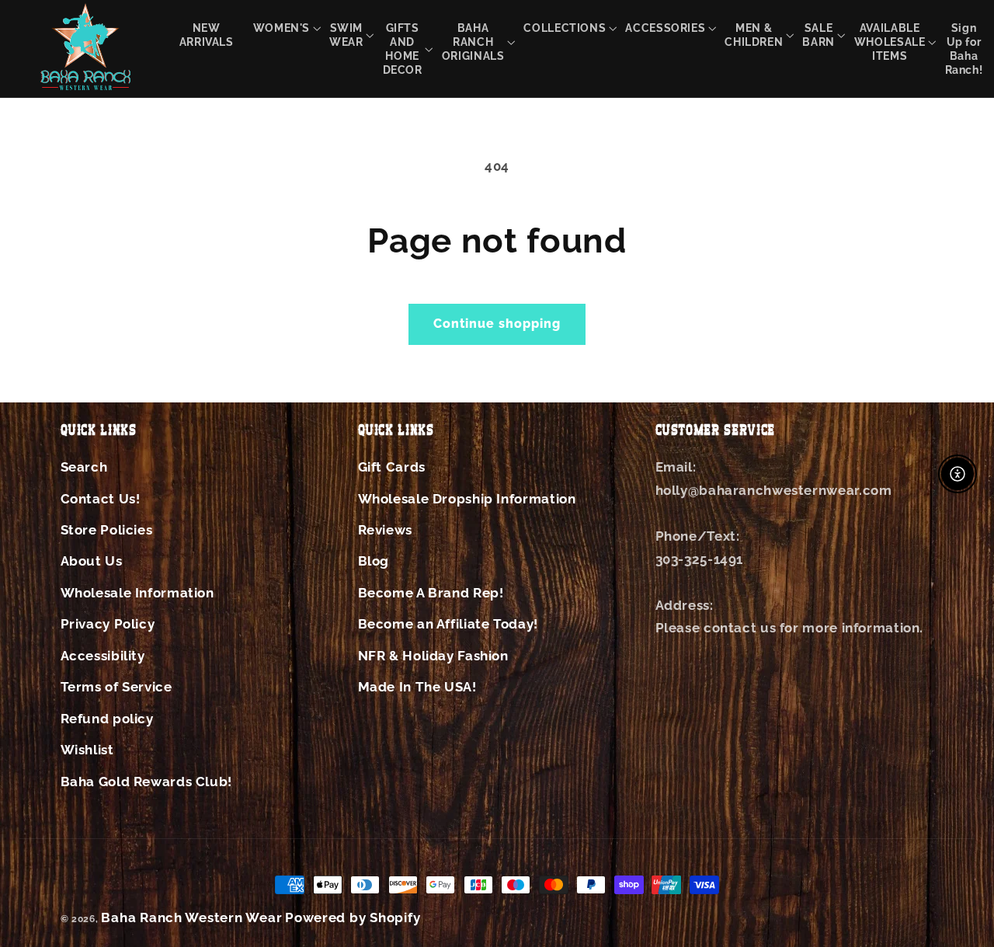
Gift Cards (392, 467)
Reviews (385, 530)
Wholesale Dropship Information (467, 499)
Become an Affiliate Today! (448, 624)
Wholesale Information (137, 593)
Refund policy (107, 718)
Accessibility (103, 655)
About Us (92, 561)
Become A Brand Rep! (431, 593)
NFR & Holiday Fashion (433, 655)
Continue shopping (497, 323)
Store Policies (107, 530)
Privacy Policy (108, 624)
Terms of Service (116, 687)
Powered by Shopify (352, 917)
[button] (281, 27)
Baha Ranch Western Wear (191, 917)
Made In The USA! (417, 687)
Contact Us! (101, 499)
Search (84, 467)
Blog (374, 561)
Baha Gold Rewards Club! (147, 781)
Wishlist (87, 749)
